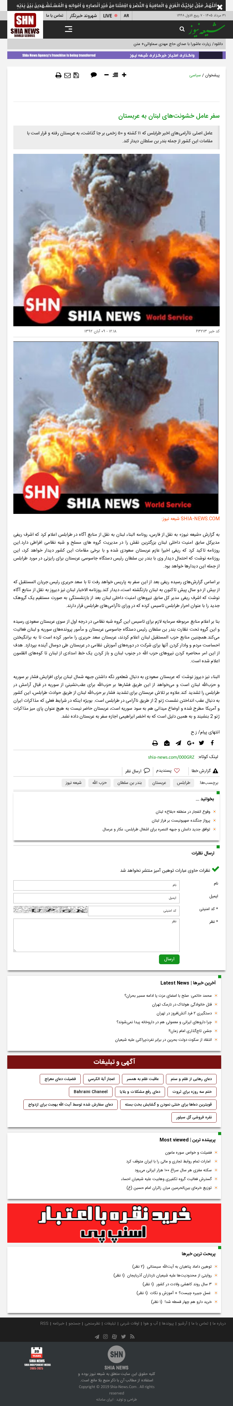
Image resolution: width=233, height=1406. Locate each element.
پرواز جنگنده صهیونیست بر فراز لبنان (181, 820)
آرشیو (182, 1323)
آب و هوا (151, 1323)
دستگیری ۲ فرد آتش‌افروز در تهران (184, 1013)
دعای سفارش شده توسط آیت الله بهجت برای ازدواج (70, 1104)
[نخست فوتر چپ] (37, 1358)
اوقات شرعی (129, 1323)
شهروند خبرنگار (83, 16)
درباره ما (219, 1323)
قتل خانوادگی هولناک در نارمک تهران (182, 1004)
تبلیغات (110, 1323)
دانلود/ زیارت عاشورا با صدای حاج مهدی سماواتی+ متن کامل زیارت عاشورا (163, 44)
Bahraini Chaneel (91, 1092)
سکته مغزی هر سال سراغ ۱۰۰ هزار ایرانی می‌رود (173, 1170)
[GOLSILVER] (114, 1223)
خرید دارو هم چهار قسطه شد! (181, 1302)
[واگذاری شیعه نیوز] (116, 54)
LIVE (107, 16)
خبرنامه (58, 1323)
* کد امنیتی (208, 909)
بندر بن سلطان (129, 783)
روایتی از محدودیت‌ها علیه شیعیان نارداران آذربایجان (162, 1275)
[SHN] (25, 25)
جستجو (74, 1323)
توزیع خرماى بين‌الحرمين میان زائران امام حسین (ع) (169, 1188)
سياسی (195, 75)
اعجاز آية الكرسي (101, 1079)
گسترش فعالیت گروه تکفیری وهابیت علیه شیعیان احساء (166, 1179)
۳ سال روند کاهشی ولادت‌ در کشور (177, 1284)
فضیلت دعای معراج (60, 1079)
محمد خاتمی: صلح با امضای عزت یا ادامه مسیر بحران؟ (168, 995)
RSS (44, 1323)
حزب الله (99, 783)
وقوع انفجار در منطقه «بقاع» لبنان (183, 812)
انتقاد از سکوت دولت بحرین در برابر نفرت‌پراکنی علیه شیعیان (163, 1040)
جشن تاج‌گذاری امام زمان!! (189, 1031)
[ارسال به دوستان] (67, 75)
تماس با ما (54, 15)
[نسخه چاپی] (59, 75)
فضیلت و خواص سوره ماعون (188, 1152)
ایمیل (213, 896)
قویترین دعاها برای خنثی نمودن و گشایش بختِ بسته (168, 1104)
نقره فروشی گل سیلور (194, 1117)
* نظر (213, 922)
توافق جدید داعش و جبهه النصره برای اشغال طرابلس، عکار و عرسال (156, 829)
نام (216, 883)
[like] (170, 771)
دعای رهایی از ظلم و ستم (191, 1079)
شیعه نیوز (74, 783)
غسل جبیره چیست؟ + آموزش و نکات (174, 1293)
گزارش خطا (201, 771)
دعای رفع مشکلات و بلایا (140, 1092)
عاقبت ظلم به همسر (143, 1079)
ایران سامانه (104, 1400)
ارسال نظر (134, 771)
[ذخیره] (76, 75)
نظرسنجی (92, 1323)
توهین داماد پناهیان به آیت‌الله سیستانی (172, 1266)
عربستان (159, 783)
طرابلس (183, 783)
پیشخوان (212, 75)
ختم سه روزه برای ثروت (192, 1092)
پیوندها (168, 1323)
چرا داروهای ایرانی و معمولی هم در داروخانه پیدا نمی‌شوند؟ (164, 1022)
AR (126, 16)
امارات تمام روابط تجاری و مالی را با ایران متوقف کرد (169, 1161)
